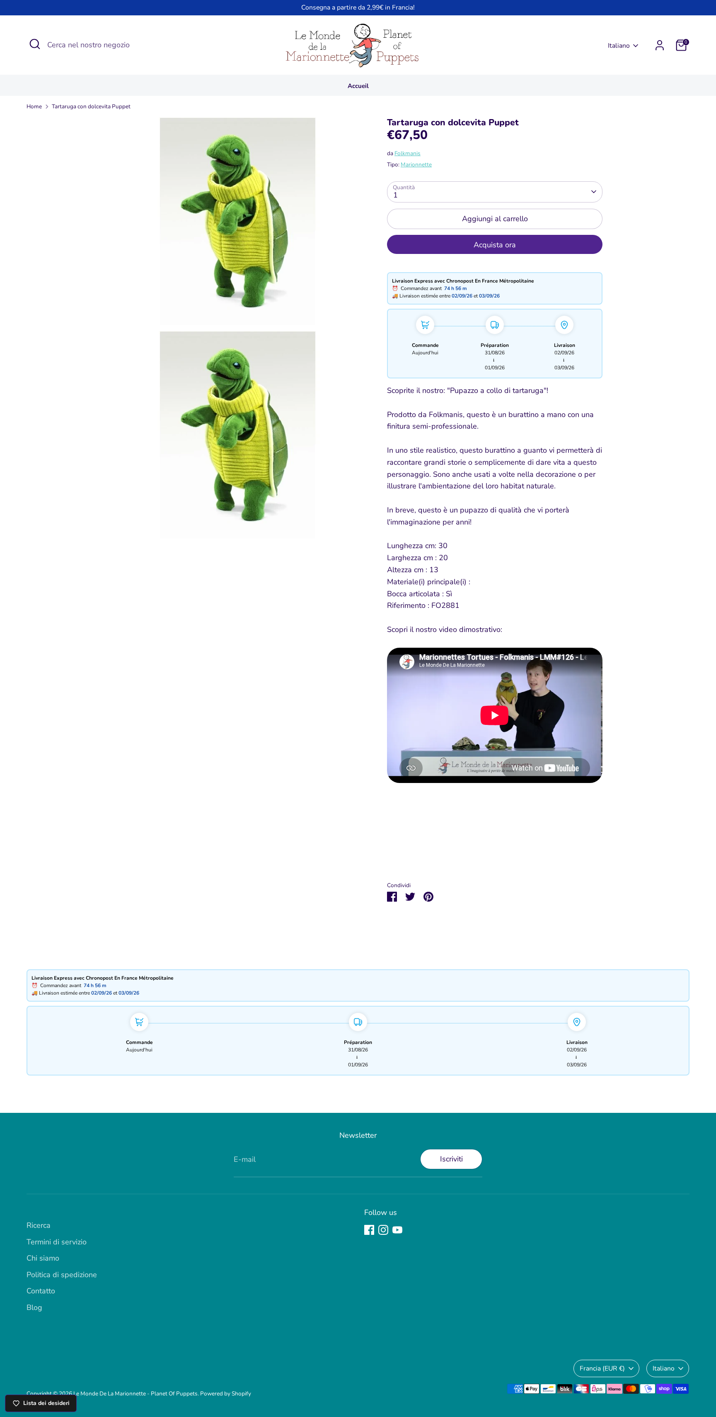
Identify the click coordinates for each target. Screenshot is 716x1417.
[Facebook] (369, 1230)
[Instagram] (383, 1230)
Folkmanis (407, 153)
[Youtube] (397, 1230)
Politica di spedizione (62, 1275)
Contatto (41, 1291)
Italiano (619, 45)
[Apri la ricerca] (35, 44)
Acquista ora (495, 245)
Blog (34, 1307)
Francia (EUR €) (602, 1368)
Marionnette (416, 164)
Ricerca (39, 1225)
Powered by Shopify (225, 1393)
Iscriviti (451, 1159)
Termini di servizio (57, 1242)
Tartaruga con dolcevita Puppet (91, 106)
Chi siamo (43, 1258)
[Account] (659, 45)
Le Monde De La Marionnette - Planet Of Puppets (135, 1393)
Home (34, 106)
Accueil (358, 86)
